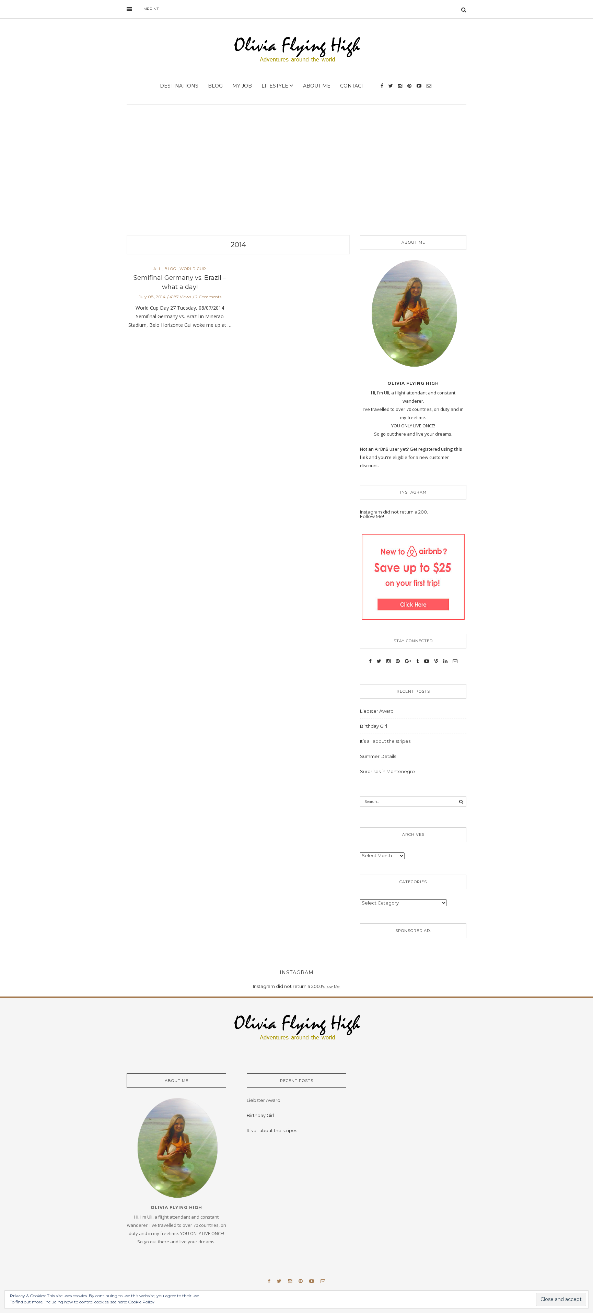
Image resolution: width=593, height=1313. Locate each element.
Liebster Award (377, 711)
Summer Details (378, 756)
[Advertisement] (296, 170)
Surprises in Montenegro (387, 771)
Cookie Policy (141, 1301)
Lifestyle (274, 86)
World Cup (192, 269)
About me (316, 86)
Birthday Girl (373, 726)
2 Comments (208, 296)
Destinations (179, 86)
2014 (238, 245)
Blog (215, 86)
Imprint (150, 9)
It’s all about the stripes (385, 741)
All (157, 269)
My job (242, 86)
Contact (352, 86)
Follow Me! (372, 516)
